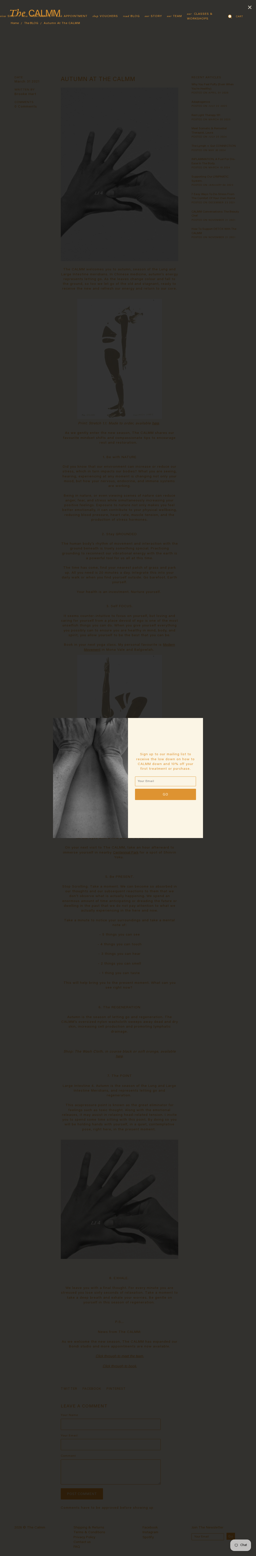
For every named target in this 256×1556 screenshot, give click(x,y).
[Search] (230, 16)
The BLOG (31, 23)
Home (15, 23)
